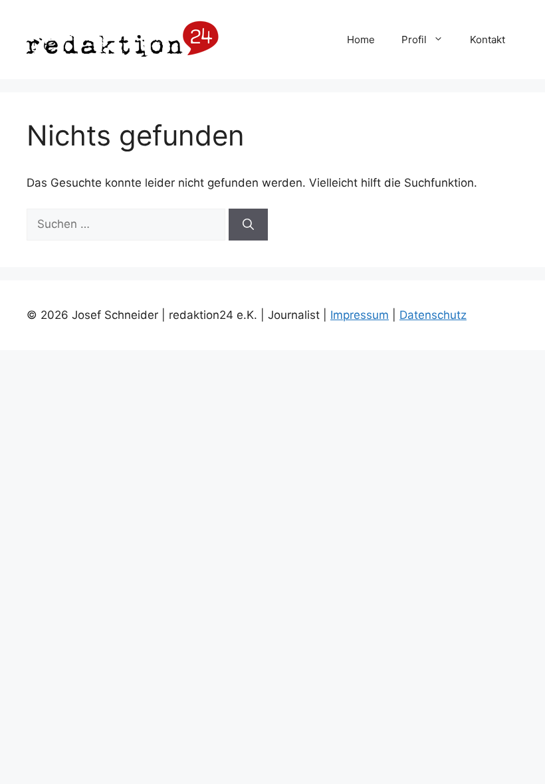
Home (361, 39)
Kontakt (487, 39)
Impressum (359, 315)
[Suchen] (248, 225)
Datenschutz (433, 315)
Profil (414, 39)
